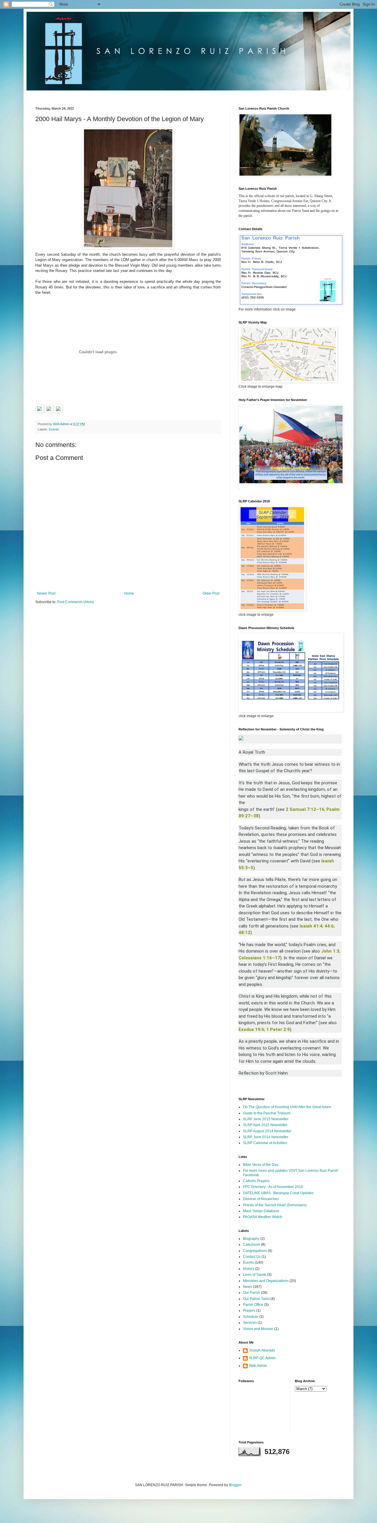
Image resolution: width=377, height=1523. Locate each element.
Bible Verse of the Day (260, 1165)
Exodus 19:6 (251, 1029)
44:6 (329, 926)
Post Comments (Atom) (75, 602)
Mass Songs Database (261, 1211)
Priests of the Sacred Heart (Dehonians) (275, 1205)
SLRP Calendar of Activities (265, 1143)
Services (250, 1323)
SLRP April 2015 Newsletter (265, 1125)
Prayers (249, 1311)
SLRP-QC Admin (262, 1358)
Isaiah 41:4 (311, 926)
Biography (251, 1239)
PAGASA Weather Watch (262, 1217)
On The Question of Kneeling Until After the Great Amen (287, 1107)
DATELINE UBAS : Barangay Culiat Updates (278, 1193)
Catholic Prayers (256, 1181)
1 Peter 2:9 (278, 1029)
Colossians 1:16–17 (259, 958)
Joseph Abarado (262, 1350)
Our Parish (251, 1293)
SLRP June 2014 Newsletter (265, 1137)
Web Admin (258, 1366)
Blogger (235, 1485)
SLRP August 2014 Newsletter (267, 1131)
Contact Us (252, 1257)
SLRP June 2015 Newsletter (265, 1119)
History (248, 1269)
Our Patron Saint (256, 1299)
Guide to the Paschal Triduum (266, 1113)
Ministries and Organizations (266, 1281)
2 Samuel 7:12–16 (305, 809)
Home (129, 593)
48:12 (244, 932)
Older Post (211, 593)
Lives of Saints (254, 1275)
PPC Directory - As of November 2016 (273, 1187)
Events (54, 429)
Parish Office (253, 1305)
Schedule (250, 1317)
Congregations (255, 1251)
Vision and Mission (258, 1329)
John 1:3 (330, 951)
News (247, 1287)
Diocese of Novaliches (261, 1199)
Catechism (251, 1245)
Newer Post (46, 593)
